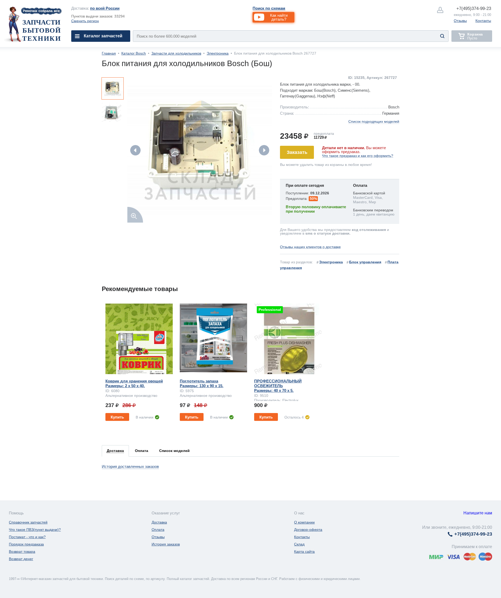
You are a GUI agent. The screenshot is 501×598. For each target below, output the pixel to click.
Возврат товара (22, 551)
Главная (109, 53)
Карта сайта (304, 551)
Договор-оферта (308, 529)
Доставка (159, 522)
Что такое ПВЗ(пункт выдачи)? (35, 529)
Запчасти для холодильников (176, 53)
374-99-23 (473, 8)
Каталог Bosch (133, 53)
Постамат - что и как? (27, 537)
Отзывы (460, 20)
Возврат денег (21, 559)
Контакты (483, 20)
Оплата (158, 529)
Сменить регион (85, 21)
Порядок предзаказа (26, 544)
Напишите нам (477, 513)
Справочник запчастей (28, 522)
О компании (304, 522)
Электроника (218, 53)
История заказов (166, 544)
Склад (299, 544)
